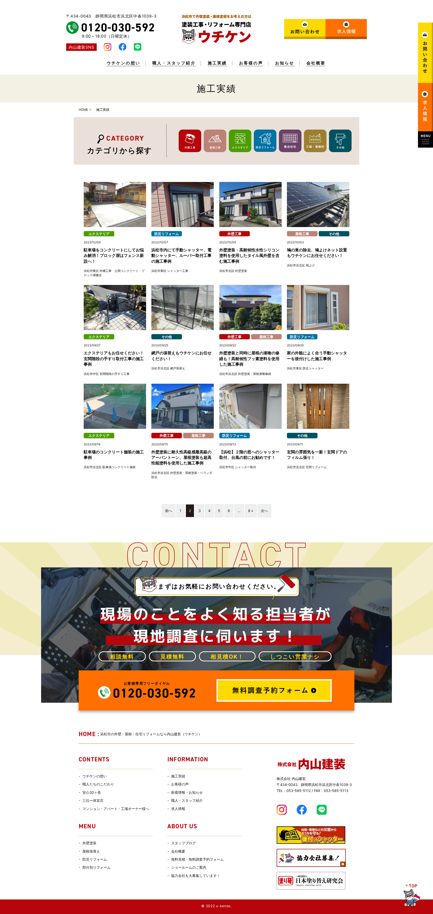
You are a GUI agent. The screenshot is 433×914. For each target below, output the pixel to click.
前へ (168, 511)
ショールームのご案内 (188, 867)
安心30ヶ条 (91, 792)
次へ (264, 511)
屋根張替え (91, 851)
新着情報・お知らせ (187, 792)
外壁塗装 (89, 843)
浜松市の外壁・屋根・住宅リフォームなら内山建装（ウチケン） (140, 734)
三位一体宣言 (92, 800)
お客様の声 (251, 63)
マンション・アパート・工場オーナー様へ (115, 808)
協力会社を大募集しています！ (195, 875)
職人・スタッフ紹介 (174, 63)
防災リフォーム (94, 859)
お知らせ (284, 63)
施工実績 (217, 63)
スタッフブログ (183, 843)
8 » (250, 511)
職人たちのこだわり (98, 784)
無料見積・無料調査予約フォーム (197, 859)
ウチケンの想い (123, 63)
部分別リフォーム (96, 867)
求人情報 (178, 808)
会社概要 (316, 63)
